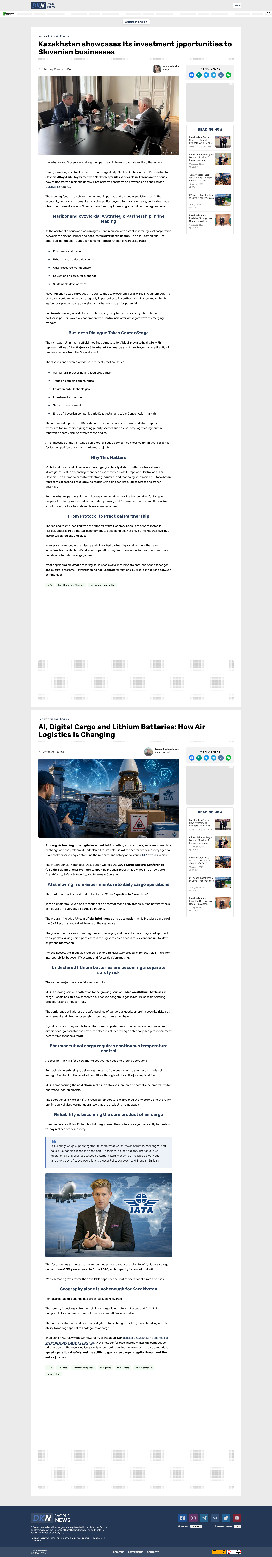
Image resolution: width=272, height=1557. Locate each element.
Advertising (135, 1552)
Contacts (153, 1552)
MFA (50, 585)
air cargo (62, 1367)
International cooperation (102, 585)
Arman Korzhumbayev (167, 749)
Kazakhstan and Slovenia (70, 585)
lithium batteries (144, 1367)
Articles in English (136, 21)
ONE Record (123, 1367)
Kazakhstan (54, 1374)
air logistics (105, 1367)
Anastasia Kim (171, 66)
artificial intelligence (84, 1367)
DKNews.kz (53, 187)
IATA (50, 1367)
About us (118, 1552)
